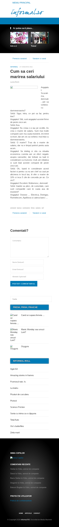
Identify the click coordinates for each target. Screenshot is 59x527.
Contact (37, 513)
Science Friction (17, 407)
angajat (13, 208)
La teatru (14, 388)
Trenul (33, 46)
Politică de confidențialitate (21, 501)
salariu (38, 208)
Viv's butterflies (17, 426)
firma (33, 208)
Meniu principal (21, 3)
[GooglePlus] (16, 203)
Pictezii (13, 401)
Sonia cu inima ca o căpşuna (23, 413)
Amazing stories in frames (22, 375)
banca (19, 208)
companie (26, 208)
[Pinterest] (44, 21)
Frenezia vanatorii (20, 59)
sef (43, 208)
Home (21, 513)
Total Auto (14, 420)
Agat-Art (14, 369)
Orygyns (25, 346)
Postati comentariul (23, 283)
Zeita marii (15, 432)
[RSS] (47, 21)
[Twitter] (41, 21)
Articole (28, 513)
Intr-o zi (13, 46)
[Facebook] (38, 21)
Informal (14, 67)
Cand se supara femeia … (33, 315)
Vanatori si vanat (39, 59)
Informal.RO (25, 520)
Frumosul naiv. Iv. (18, 381)
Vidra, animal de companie (28, 469)
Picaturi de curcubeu (19, 394)
